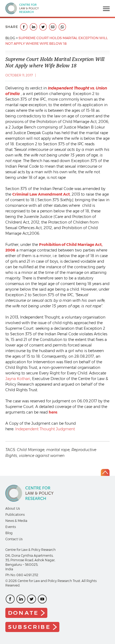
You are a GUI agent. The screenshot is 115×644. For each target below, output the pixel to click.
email (53, 27)
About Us (12, 508)
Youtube (42, 599)
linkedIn (33, 27)
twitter (43, 27)
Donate (23, 612)
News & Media (16, 521)
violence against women (41, 455)
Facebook (10, 599)
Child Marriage (30, 449)
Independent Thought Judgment (45, 429)
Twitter (31, 599)
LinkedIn (21, 599)
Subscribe (29, 627)
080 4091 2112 (27, 575)
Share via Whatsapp (62, 27)
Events (10, 527)
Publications (15, 515)
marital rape (58, 449)
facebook (24, 27)
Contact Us (13, 539)
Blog (10, 38)
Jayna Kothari (17, 378)
